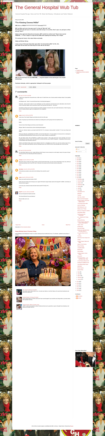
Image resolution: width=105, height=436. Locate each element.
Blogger (71, 426)
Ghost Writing (80, 251)
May (79, 272)
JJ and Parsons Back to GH (83, 260)
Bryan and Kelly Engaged (82, 198)
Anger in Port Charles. (82, 244)
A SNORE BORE (80, 247)
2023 (78, 163)
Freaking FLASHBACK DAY (83, 262)
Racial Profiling (80, 246)
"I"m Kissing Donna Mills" (82, 203)
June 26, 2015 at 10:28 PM (28, 191)
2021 (78, 166)
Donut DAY (79, 256)
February (80, 277)
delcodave (21, 169)
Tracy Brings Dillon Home (82, 264)
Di (19, 95)
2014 (78, 281)
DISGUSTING (80, 269)
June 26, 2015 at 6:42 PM (25, 150)
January (79, 279)
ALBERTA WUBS (79, 70)
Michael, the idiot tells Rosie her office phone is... (83, 231)
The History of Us (81, 191)
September (80, 184)
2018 (78, 172)
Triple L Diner (80, 224)
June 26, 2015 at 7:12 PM (28, 159)
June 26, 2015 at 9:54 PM (29, 169)
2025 (78, 159)
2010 (78, 288)
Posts (78, 149)
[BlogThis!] (31, 87)
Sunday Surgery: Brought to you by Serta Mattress (83, 222)
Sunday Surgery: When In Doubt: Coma (31, 304)
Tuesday (79, 195)
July (79, 188)
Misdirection (80, 249)
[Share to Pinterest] (35, 87)
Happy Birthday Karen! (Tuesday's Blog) (25, 231)
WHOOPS (79, 193)
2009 (78, 290)
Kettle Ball (79, 266)
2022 (78, 165)
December (80, 179)
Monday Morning (81, 220)
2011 (78, 286)
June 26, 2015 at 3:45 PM (25, 95)
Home (43, 224)
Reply (20, 111)
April (79, 273)
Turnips (79, 239)
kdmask (79, 298)
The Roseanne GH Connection (81, 215)
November (80, 181)
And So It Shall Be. (81, 205)
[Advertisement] (81, 42)
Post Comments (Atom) (26, 227)
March (79, 275)
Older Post (68, 224)
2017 (78, 174)
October (79, 182)
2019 (78, 170)
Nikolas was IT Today (81, 208)
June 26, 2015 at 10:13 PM (27, 177)
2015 (78, 177)
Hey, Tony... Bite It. (81, 197)
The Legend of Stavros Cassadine (30, 289)
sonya (20, 115)
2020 (78, 168)
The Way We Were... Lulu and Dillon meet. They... (82, 258)
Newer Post (18, 224)
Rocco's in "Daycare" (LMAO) (83, 210)
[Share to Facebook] (34, 87)
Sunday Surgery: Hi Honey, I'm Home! (30, 297)
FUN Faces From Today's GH (83, 237)
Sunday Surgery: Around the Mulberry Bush (83, 201)
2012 (78, 285)
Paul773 (20, 191)
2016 (78, 175)
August (79, 186)
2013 (78, 283)
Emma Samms (80, 268)
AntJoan (21, 159)
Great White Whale (81, 212)
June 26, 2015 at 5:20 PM (27, 115)
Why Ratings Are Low (81, 207)
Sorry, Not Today (80, 228)
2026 (78, 158)
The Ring (79, 235)
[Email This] (29, 87)
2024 (78, 161)
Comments (79, 151)
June (79, 190)
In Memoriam (80, 226)
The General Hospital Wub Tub (46, 7)
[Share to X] (32, 87)
